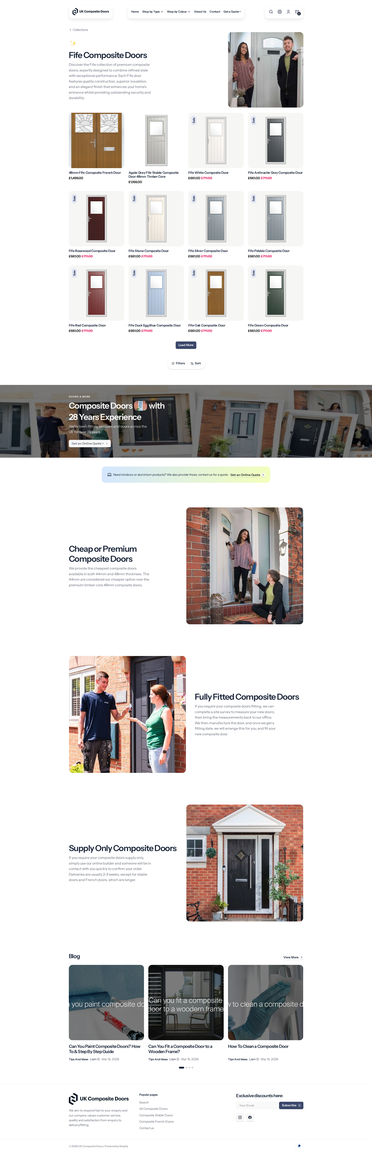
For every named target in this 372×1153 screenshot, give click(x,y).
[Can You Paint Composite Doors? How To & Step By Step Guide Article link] (106, 1013)
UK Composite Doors (91, 1146)
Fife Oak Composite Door (206, 325)
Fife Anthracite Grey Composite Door (275, 173)
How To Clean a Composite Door (258, 1046)
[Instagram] (240, 1117)
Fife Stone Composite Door (149, 251)
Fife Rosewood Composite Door (92, 251)
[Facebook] (250, 1117)
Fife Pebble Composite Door (269, 251)
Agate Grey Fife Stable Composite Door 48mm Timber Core (154, 175)
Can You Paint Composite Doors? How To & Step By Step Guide (105, 1049)
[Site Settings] (279, 11)
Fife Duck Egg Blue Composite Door (155, 325)
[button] (271, 11)
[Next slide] (303, 1013)
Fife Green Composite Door (268, 325)
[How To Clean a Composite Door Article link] (265, 1013)
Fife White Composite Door (208, 173)
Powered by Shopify (116, 1146)
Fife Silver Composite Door (208, 251)
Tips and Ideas (78, 1059)
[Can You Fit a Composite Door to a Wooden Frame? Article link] (186, 1013)
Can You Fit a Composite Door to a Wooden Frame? (180, 1049)
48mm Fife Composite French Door (95, 173)
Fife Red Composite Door (87, 325)
